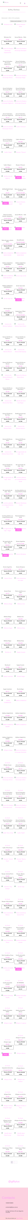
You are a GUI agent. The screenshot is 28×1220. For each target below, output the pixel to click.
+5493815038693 (9, 1203)
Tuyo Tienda (19, 1218)
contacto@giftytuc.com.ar (12, 1207)
